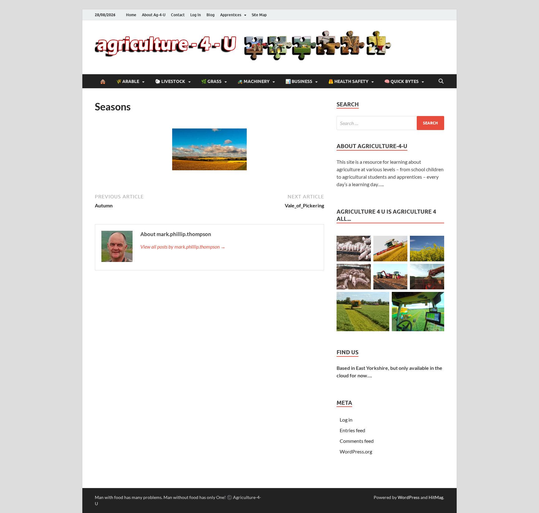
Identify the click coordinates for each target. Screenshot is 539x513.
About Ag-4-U (153, 14)
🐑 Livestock (170, 81)
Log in (346, 420)
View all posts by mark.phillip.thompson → (183, 246)
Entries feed (352, 430)
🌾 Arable (127, 81)
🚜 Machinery (253, 81)
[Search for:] (390, 123)
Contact (178, 14)
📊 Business (298, 81)
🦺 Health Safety (348, 81)
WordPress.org (356, 451)
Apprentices (230, 14)
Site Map (259, 14)
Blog (210, 14)
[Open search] (441, 81)
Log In (195, 14)
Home (131, 14)
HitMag (436, 497)
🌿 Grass (211, 81)
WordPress (409, 497)
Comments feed (357, 441)
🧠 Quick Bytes (401, 81)
